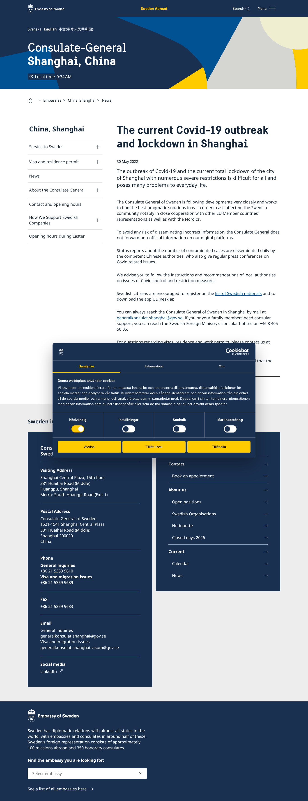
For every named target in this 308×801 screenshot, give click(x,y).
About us (177, 490)
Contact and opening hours (55, 204)
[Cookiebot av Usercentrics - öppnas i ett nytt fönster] (231, 351)
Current (176, 551)
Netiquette (182, 525)
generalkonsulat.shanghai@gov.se (149, 317)
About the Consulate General (57, 190)
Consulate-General (77, 54)
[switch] (128, 428)
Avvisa (89, 447)
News (106, 100)
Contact (176, 464)
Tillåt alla (219, 447)
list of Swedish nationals (238, 293)
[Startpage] (32, 100)
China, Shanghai (81, 100)
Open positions (186, 501)
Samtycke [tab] (86, 366)
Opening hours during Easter (57, 236)
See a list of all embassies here (57, 789)
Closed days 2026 (188, 537)
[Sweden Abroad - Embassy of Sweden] (50, 8)
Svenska (34, 29)
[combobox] (87, 773)
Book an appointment (193, 476)
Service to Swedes (46, 146)
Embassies (52, 100)
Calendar (180, 563)
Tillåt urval (154, 447)
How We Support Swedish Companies (53, 220)
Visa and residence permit (54, 161)
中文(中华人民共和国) (76, 29)
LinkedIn (48, 671)
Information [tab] (154, 366)
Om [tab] (221, 366)
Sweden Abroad (154, 8)
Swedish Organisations (194, 513)
